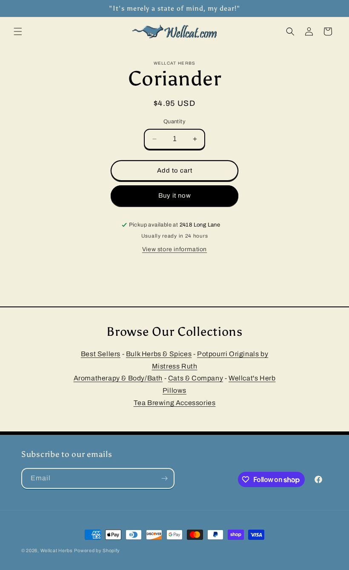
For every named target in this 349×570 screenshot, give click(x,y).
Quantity (174, 122)
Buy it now (174, 195)
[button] (18, 31)
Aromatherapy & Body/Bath (118, 378)
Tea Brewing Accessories (175, 402)
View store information (174, 249)
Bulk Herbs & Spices (159, 353)
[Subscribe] (164, 478)
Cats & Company (195, 378)
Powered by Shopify (97, 550)
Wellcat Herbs (56, 550)
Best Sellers (100, 353)
